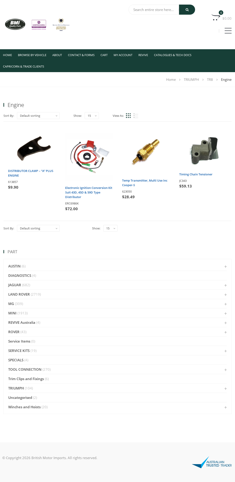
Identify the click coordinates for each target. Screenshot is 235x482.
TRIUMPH (191, 79)
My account (123, 55)
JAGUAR (14, 285)
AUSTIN (14, 266)
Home (7, 55)
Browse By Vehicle (32, 55)
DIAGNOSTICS (19, 275)
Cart (104, 55)
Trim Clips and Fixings (26, 378)
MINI (12, 313)
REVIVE (143, 55)
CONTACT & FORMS (81, 55)
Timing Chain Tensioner (196, 174)
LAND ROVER (19, 294)
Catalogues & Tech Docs (172, 55)
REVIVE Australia (21, 322)
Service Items (19, 341)
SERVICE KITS (19, 350)
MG (11, 303)
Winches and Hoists (24, 407)
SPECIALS (15, 360)
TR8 (210, 79)
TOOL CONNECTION (25, 369)
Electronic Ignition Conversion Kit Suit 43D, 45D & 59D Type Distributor (88, 192)
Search (187, 10)
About (57, 55)
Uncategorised (20, 397)
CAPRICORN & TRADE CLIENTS (23, 66)
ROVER (14, 332)
